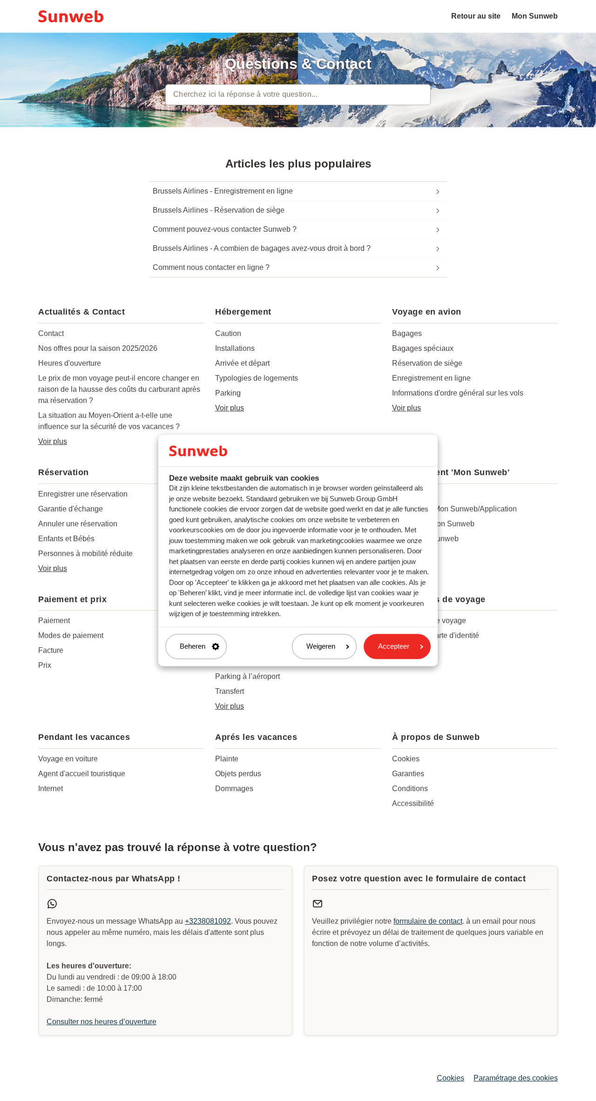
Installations (235, 348)
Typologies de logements (256, 378)
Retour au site (476, 16)
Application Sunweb (425, 539)
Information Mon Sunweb (433, 524)
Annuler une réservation (77, 524)
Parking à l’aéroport (247, 676)
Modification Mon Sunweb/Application (454, 509)
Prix (44, 665)
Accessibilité (413, 803)
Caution (228, 333)
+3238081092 (208, 921)
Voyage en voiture (68, 759)
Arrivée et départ (242, 363)
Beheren (192, 646)
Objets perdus (238, 774)
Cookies (406, 759)
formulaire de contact (427, 921)
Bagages (407, 333)
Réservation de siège (427, 363)
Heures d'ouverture (69, 363)
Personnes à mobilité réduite (85, 553)
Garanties (408, 774)
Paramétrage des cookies (516, 1078)
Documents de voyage (429, 620)
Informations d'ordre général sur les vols (457, 393)
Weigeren (320, 646)
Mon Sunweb (535, 16)
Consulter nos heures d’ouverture (101, 1022)
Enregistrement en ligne (431, 378)
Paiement (54, 620)
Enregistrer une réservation (83, 494)
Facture (50, 650)
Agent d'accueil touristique (81, 774)
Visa (399, 650)
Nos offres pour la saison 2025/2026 (97, 348)
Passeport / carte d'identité (435, 635)
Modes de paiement (70, 635)
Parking (228, 393)
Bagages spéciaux (423, 348)
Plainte (226, 759)
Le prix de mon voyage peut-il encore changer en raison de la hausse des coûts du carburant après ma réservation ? (119, 389)
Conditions (410, 788)
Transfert (229, 691)
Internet (50, 788)
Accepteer (393, 646)
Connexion (410, 494)
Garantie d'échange (70, 509)
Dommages (234, 788)
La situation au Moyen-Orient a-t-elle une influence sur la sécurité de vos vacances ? (109, 420)
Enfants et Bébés (66, 539)
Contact (51, 333)
